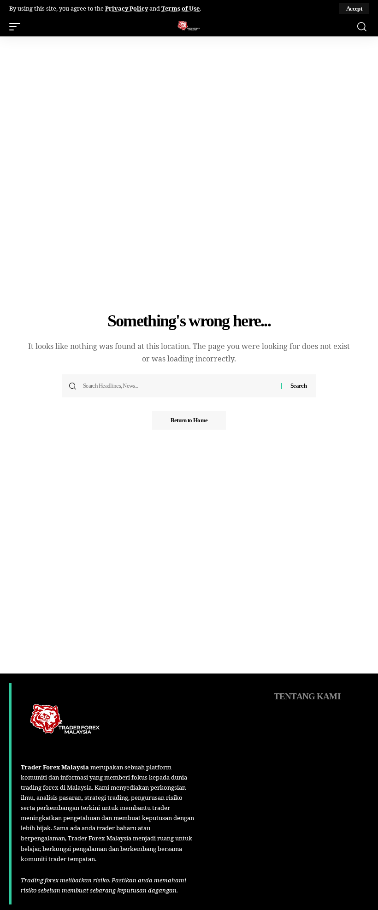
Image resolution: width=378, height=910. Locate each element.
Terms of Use (180, 8)
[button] (354, 8)
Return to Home (189, 420)
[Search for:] (178, 385)
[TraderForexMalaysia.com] (189, 26)
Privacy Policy (126, 8)
